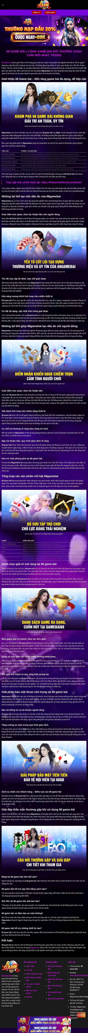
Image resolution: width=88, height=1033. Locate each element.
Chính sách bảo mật (34, 974)
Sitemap (29, 997)
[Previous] (4, 31)
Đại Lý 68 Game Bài (56, 999)
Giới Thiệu (30, 966)
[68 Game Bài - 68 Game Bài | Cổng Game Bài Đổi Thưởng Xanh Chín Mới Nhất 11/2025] (44, 5)
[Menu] (3, 4)
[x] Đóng (81, 1015)
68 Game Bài (7, 976)
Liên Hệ (29, 970)
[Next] (83, 31)
